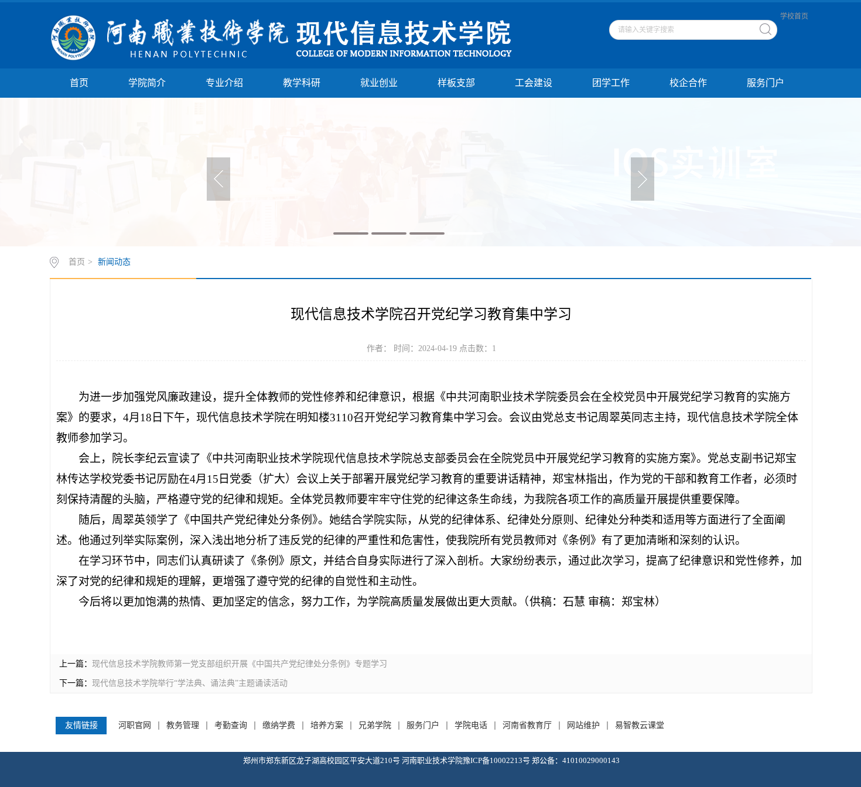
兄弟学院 (374, 725)
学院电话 (471, 725)
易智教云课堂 (639, 725)
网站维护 (583, 725)
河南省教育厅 (527, 725)
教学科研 (301, 83)
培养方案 (326, 725)
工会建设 (533, 83)
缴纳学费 (278, 725)
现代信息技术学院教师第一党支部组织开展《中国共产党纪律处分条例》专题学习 (239, 663)
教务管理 (182, 725)
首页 (79, 83)
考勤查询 (230, 725)
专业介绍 (224, 83)
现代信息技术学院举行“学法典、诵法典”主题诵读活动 (190, 683)
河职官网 (134, 725)
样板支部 (456, 83)
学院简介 (147, 83)
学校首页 (794, 16)
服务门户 (765, 83)
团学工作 (611, 83)
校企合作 (688, 83)
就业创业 (379, 83)
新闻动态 (114, 261)
